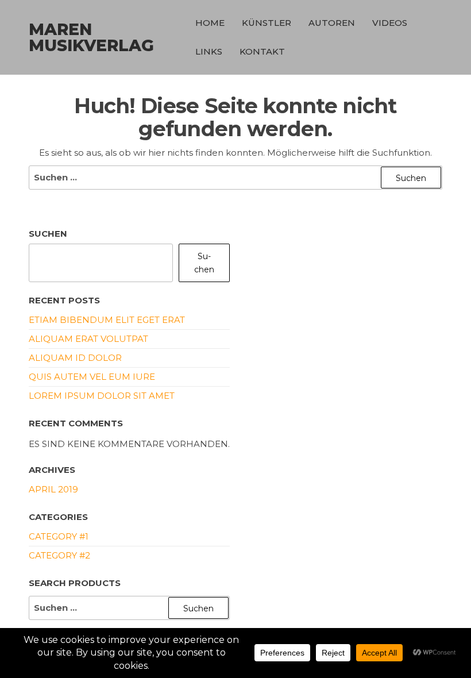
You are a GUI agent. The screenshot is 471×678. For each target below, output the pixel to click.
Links (208, 51)
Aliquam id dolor (75, 357)
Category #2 (59, 555)
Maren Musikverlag (91, 37)
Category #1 (58, 536)
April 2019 (53, 489)
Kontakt (262, 51)
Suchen (48, 233)
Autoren (331, 22)
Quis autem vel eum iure (92, 376)
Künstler (266, 22)
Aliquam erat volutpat (88, 338)
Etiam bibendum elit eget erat (107, 319)
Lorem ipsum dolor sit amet (102, 395)
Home (210, 22)
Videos (389, 22)
